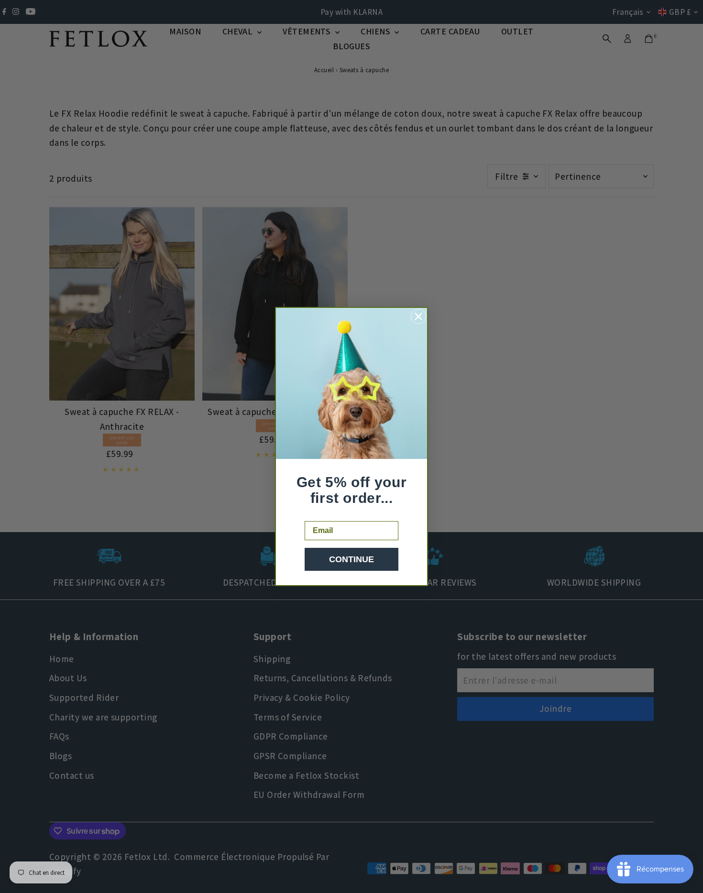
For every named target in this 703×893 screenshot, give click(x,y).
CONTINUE (351, 559)
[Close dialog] (418, 316)
